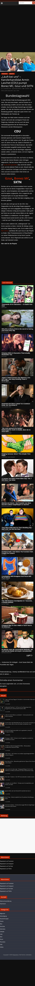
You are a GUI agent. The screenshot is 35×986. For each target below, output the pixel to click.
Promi (1, 939)
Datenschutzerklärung (5, 901)
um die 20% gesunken (10, 165)
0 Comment (26, 88)
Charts (1, 921)
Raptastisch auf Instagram (7, 863)
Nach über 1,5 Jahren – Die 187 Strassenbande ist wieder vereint (19, 776)
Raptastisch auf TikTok (6, 868)
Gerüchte (2, 926)
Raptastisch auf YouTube (6, 866)
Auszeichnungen (4, 918)
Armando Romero (18, 88)
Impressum (3, 903)
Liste (1, 934)
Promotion (2, 942)
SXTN (17, 90)
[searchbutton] (33, 3)
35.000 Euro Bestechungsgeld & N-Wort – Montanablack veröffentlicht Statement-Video (18, 746)
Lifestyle (2, 931)
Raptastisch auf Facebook (6, 861)
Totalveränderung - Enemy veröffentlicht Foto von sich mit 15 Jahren (17, 673)
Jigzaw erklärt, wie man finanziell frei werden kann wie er (18, 791)
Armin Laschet (4, 90)
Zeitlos (1, 947)
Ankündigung (3, 916)
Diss (1, 923)
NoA (1, 936)
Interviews (2, 929)
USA (1, 944)
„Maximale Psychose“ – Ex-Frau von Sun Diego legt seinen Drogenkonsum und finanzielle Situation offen (18, 707)
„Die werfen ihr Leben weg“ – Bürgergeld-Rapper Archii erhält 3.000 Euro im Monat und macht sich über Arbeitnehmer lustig (19, 769)
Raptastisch (4, 73)
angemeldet (9, 684)
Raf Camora (5, 231)
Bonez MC (10, 90)
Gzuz (15, 90)
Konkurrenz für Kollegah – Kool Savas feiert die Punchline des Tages (16, 663)
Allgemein (12, 73)
